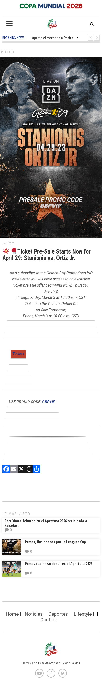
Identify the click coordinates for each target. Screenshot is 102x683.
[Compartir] (36, 469)
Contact (48, 620)
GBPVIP (48, 402)
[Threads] (29, 469)
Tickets (18, 354)
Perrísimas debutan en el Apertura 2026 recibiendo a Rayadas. (46, 523)
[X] (21, 469)
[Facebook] (6, 469)
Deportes (58, 614)
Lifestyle (83, 614)
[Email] (14, 469)
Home (12, 614)
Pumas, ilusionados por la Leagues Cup (55, 541)
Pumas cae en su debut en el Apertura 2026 (58, 563)
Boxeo (7, 52)
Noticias (33, 614)
